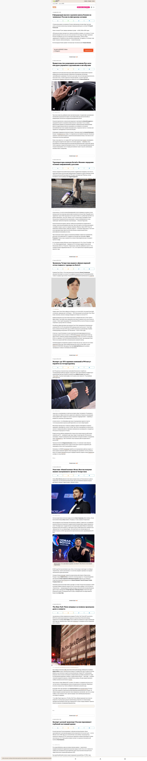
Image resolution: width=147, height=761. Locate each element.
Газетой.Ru (55, 376)
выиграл (78, 334)
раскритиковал (84, 688)
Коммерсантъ (59, 438)
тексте (70, 679)
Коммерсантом (61, 134)
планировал (66, 449)
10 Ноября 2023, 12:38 (57, 12)
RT (63, 175)
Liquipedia (91, 275)
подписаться (88, 50)
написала (75, 621)
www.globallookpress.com (74, 667)
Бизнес (54, 458)
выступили (64, 580)
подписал (62, 79)
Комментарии (73, 56)
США (53, 710)
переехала (55, 344)
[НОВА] (83, 7)
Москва (60, 3)
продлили (90, 452)
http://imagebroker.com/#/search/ (65, 667)
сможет (85, 140)
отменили (63, 452)
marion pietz (57, 667)
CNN (65, 669)
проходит (63, 575)
